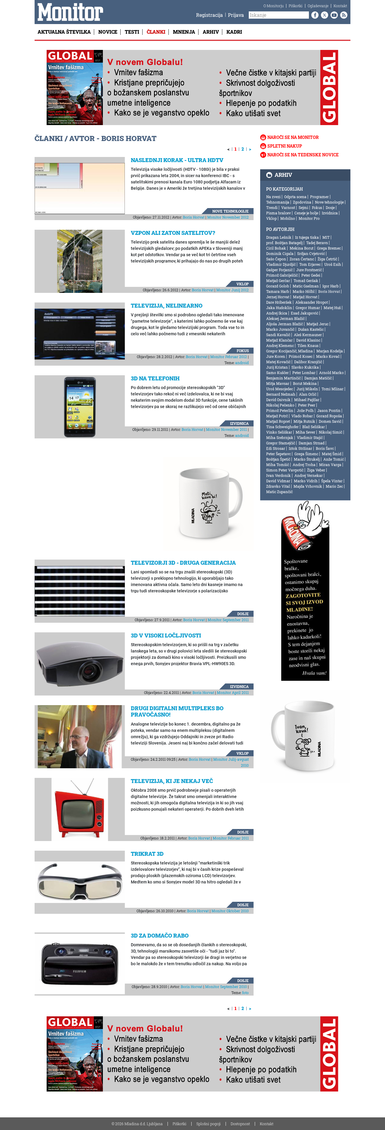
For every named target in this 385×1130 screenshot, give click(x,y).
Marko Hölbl (304, 291)
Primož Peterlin (279, 410)
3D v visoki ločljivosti (166, 635)
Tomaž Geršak (306, 280)
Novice (107, 32)
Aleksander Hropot (311, 302)
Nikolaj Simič (330, 432)
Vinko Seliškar (279, 432)
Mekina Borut (301, 248)
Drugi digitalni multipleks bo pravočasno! (177, 711)
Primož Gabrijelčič (282, 275)
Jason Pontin (328, 410)
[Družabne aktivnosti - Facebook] (314, 15)
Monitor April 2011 (233, 692)
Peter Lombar (304, 372)
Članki (156, 32)
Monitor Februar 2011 (231, 838)
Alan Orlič (307, 394)
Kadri (234, 32)
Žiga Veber (316, 470)
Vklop (242, 283)
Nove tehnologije (230, 211)
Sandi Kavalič (278, 334)
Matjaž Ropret (278, 421)
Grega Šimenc (306, 453)
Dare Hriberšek (279, 302)
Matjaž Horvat (305, 296)
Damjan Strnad (312, 443)
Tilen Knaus (308, 345)
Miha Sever (305, 432)
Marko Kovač (328, 356)
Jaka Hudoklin (279, 307)
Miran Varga (330, 464)
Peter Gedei (310, 275)
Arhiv (211, 32)
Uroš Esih (332, 264)
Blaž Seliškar (313, 426)
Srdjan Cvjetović (311, 253)
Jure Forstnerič (309, 269)
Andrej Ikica (276, 313)
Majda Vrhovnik (308, 486)
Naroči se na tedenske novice (303, 155)
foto (245, 992)
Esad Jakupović (304, 313)
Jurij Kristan (277, 367)
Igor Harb (330, 286)
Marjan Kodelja (329, 351)
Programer (319, 196)
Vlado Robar (302, 415)
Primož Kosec (301, 356)
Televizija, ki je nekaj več (172, 781)
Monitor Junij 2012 (232, 289)
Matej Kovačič (278, 361)
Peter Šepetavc (278, 453)
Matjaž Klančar (279, 340)
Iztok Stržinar (300, 448)
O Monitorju (273, 5)
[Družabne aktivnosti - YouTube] (333, 15)
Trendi (272, 207)
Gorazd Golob (277, 286)
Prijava (236, 15)
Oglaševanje (318, 5)
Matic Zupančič (279, 491)
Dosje (243, 613)
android (242, 362)
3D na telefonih (155, 378)
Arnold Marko (331, 372)
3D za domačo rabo (160, 935)
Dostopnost (240, 1123)
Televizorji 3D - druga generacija (183, 562)
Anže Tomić (333, 459)
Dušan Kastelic (311, 329)
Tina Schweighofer (282, 426)
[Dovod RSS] (342, 15)
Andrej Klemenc (280, 345)
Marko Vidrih (306, 480)
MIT (326, 237)
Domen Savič (330, 421)
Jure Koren (275, 356)
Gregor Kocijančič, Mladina (289, 351)
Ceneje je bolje (306, 212)
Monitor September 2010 (226, 986)
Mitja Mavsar (277, 383)
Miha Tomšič (277, 464)
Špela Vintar (332, 480)
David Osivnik (278, 399)
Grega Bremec (329, 248)
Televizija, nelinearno (166, 305)
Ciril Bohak (276, 248)
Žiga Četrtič (327, 258)
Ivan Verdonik (278, 475)
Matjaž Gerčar (278, 280)
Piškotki (296, 5)
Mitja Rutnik (304, 421)
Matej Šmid (331, 453)
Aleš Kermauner (308, 334)
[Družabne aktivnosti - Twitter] (323, 15)
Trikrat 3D (147, 853)
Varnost (288, 207)
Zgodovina (302, 202)
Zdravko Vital (278, 486)
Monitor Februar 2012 (228, 356)
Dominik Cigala (280, 253)
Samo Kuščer (277, 372)
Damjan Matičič (318, 378)
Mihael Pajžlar (306, 399)
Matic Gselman (306, 286)
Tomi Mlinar (332, 388)
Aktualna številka (64, 32)
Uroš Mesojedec (279, 388)
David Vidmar (278, 480)
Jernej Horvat (277, 296)
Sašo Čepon (276, 258)
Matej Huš (332, 307)
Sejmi (303, 207)
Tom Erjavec (310, 264)
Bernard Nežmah (280, 394)
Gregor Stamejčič (280, 443)
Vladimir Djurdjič (281, 264)
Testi (132, 32)
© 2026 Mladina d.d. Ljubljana (137, 1123)
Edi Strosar (275, 448)
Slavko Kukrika (305, 367)
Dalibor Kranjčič (308, 361)
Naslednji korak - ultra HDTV (177, 160)
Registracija (209, 15)
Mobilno (287, 218)
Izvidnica (239, 423)
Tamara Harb (277, 291)
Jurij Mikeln (307, 388)
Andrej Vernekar (308, 475)
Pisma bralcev (278, 212)
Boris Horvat (194, 217)
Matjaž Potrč (277, 415)
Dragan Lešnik (278, 237)
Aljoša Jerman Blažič (284, 323)
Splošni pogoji (208, 1123)
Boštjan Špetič (278, 459)
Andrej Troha (304, 464)
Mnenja (184, 32)
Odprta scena (295, 196)
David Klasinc (308, 340)
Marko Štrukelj (307, 459)
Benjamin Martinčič (283, 378)
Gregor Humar (308, 307)
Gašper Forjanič (279, 269)
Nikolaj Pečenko (280, 405)
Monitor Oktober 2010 (230, 910)
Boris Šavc (325, 448)
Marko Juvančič (280, 329)
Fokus (243, 350)
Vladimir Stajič (310, 437)
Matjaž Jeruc (317, 323)
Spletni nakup (284, 146)
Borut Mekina (305, 383)
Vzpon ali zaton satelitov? (173, 232)
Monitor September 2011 (228, 619)
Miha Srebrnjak (279, 437)
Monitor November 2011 (226, 429)
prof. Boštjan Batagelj (284, 242)
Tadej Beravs (317, 242)
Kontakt (340, 5)
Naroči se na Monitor (293, 137)
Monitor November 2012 (228, 217)
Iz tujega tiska (307, 237)
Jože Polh (305, 410)
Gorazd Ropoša (329, 415)
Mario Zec (334, 486)
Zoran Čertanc (302, 258)
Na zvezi (273, 196)
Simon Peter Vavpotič (284, 470)
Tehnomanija (277, 202)
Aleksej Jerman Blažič (285, 318)
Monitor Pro (309, 218)
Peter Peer (306, 405)
